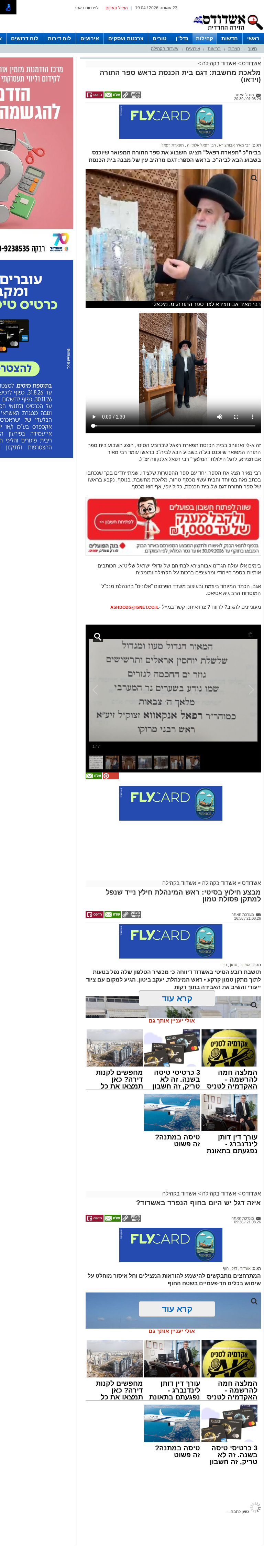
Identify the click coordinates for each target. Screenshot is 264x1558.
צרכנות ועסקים (125, 38)
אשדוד (245, 817)
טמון (233, 817)
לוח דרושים (24, 38)
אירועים (89, 38)
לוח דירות (59, 38)
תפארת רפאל (173, 145)
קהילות (204, 38)
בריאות (214, 48)
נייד (224, 817)
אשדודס (251, 63)
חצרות (234, 48)
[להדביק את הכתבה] (110, 630)
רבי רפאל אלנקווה (201, 145)
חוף (226, 1120)
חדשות (229, 38)
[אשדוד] (228, 31)
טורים (159, 38)
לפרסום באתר (86, 8)
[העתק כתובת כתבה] (131, 97)
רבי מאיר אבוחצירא (234, 145)
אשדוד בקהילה (164, 48)
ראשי (253, 38)
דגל (234, 1120)
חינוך (252, 48)
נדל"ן (182, 38)
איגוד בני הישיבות (236, 1401)
